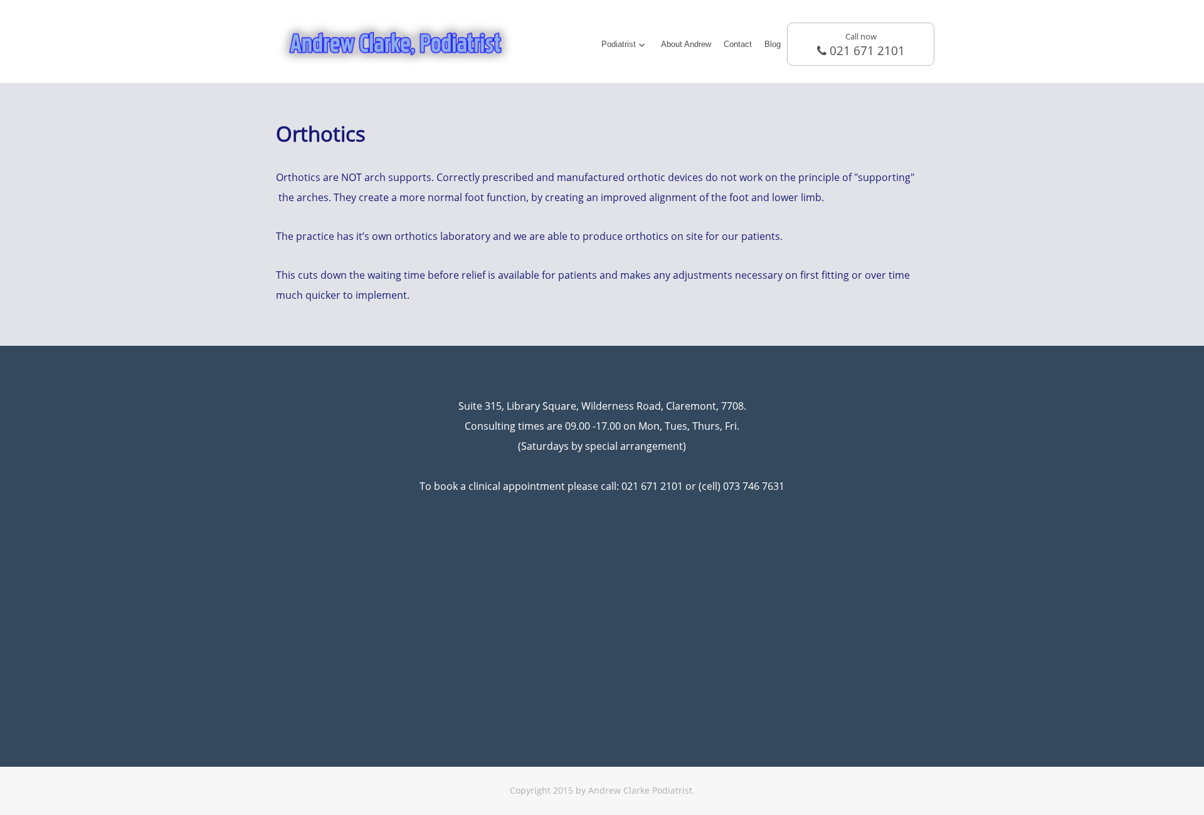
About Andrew (686, 44)
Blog (772, 44)
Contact (738, 44)
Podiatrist (618, 44)
